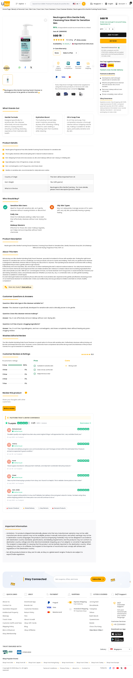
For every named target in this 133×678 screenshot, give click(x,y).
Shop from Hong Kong (51, 663)
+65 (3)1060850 (119, 624)
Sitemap (6, 616)
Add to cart (113, 35)
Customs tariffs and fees (12, 623)
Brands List (28, 605)
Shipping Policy (8, 626)
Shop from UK (20, 663)
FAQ (25, 616)
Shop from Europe (113, 663)
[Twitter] (122, 668)
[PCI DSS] (7, 652)
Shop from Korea (67, 663)
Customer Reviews (31, 609)
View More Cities (95, 630)
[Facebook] (110, 668)
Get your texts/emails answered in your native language (122, 613)
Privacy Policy (64, 668)
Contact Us (7, 605)
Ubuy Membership (9, 634)
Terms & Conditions (50, 668)
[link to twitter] (31, 67)
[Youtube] (118, 668)
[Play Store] (117, 640)
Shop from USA (8, 663)
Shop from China (82, 663)
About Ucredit (29, 619)
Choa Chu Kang (95, 626)
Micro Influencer (9, 630)
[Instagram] (114, 668)
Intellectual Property (10, 612)
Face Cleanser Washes (64, 9)
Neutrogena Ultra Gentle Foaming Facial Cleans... (90, 9)
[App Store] (117, 634)
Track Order (7, 619)
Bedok (91, 623)
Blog (26, 626)
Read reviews (84, 423)
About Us (6, 602)
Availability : (57, 44)
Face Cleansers (50, 9)
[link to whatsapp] (19, 67)
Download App (30, 602)
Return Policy (29, 612)
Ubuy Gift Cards (30, 623)
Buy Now (81, 89)
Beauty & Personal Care (20, 9)
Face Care (40, 9)
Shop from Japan (34, 663)
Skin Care (32, 9)
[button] (96, 3)
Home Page (6, 9)
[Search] (84, 4)
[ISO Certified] (23, 652)
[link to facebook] (25, 67)
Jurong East (94, 602)
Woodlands (93, 605)
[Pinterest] (125, 668)
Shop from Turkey (97, 663)
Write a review (9, 408)
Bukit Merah (93, 616)
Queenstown (94, 619)
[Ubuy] (6, 3)
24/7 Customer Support (121, 604)
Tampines (93, 609)
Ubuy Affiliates (29, 630)
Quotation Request (10, 609)
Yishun (91, 612)
